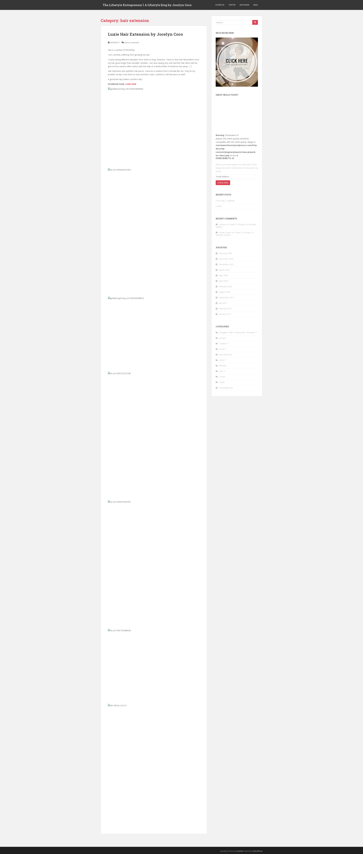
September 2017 (226, 297)
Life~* (222, 371)
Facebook (219, 5)
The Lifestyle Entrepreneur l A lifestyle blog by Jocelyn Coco (147, 5)
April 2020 (223, 281)
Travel (222, 376)
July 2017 (223, 303)
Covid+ (219, 206)
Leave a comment (131, 42)
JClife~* (222, 360)
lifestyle (222, 365)
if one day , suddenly (225, 200)
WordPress (257, 851)
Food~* (223, 349)
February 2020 (225, 286)
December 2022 (226, 258)
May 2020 (223, 275)
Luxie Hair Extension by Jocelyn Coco (145, 34)
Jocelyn (222, 224)
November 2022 (226, 264)
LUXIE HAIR (131, 84)
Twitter (232, 5)
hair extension (225, 354)
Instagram (244, 5)
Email (255, 5)
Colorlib (239, 851)
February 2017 (225, 308)
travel (221, 382)
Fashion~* (224, 343)
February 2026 (225, 253)
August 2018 (224, 292)
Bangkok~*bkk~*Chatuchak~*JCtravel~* (238, 332)
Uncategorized (226, 387)
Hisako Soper (225, 232)
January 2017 (225, 314)
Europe (222, 338)
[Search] (255, 22)
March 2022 (224, 270)
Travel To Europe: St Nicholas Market (236, 225)
